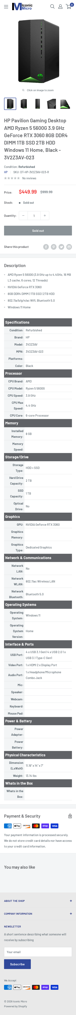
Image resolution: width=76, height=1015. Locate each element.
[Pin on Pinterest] (54, 247)
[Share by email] (69, 247)
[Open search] (52, 6)
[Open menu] (6, 6)
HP (5, 172)
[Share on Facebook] (46, 247)
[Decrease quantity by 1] (23, 215)
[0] (68, 6)
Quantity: (10, 215)
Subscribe (17, 964)
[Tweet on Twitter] (61, 247)
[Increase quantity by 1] (45, 215)
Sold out (38, 230)
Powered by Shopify (15, 1006)
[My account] (60, 6)
